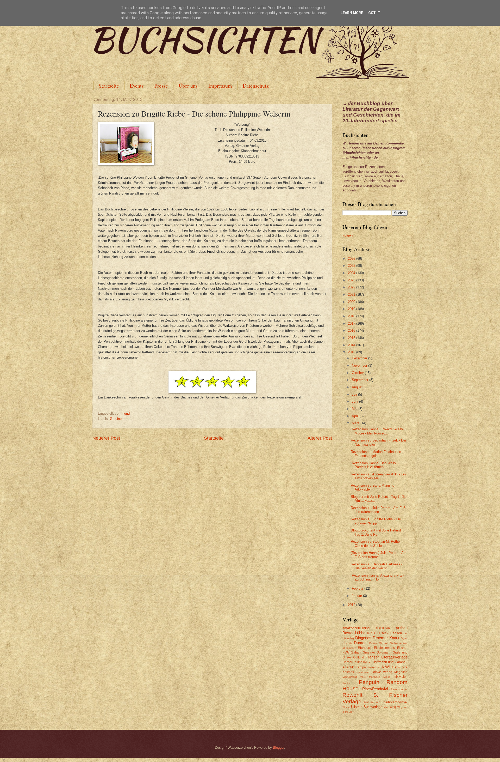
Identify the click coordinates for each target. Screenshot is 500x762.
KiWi (386, 667)
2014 (352, 345)
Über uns (188, 85)
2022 (352, 287)
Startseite (109, 85)
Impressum (220, 85)
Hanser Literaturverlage (387, 657)
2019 (352, 309)
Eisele (378, 647)
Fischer (402, 647)
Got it (374, 13)
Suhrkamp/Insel (396, 702)
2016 (352, 330)
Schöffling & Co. (373, 702)
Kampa (361, 667)
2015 (352, 338)
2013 (352, 352)
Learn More (352, 13)
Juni (355, 401)
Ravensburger (399, 689)
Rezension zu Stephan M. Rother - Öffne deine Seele (377, 543)
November (360, 365)
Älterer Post (320, 438)
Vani (386, 707)
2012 (352, 605)
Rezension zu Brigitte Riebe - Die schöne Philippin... (376, 521)
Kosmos (348, 672)
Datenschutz (256, 85)
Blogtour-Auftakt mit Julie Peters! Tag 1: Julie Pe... (376, 532)
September (360, 380)
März (356, 423)
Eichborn (364, 648)
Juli (355, 394)
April (356, 416)
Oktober (358, 373)
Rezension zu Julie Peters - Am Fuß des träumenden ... (378, 510)
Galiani (356, 652)
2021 (352, 295)
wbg (393, 707)
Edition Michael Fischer (383, 643)
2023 (352, 280)
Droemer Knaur (386, 638)
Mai (355, 409)
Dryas (404, 638)
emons (390, 647)
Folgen (347, 235)
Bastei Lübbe (353, 633)
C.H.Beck (381, 633)
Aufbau (402, 628)
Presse (161, 85)
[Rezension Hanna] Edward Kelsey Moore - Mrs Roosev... (377, 431)
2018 (352, 316)
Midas (386, 676)
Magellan (401, 672)
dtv (345, 642)
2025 (352, 266)
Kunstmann (363, 672)
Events (137, 85)
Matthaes (374, 676)
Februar (358, 588)
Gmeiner (116, 419)
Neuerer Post (106, 438)
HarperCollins (352, 662)
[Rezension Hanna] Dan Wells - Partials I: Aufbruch (374, 465)
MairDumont (349, 676)
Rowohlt (352, 695)
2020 (352, 302)
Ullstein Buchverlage (367, 707)
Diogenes (363, 638)
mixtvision (400, 676)
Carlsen (396, 633)
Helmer (367, 662)
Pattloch (347, 683)
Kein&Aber (373, 667)
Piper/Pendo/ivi (375, 689)
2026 (352, 259)
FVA (345, 652)
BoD (369, 633)
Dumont (360, 642)
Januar (357, 596)
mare (363, 676)
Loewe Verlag (381, 672)
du (351, 643)
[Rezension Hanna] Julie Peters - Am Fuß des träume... (379, 555)
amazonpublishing (356, 628)
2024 (352, 273)
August (358, 387)
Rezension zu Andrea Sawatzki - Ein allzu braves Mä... (378, 476)
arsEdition (383, 628)
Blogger (278, 747)
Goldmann (384, 652)
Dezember (360, 358)
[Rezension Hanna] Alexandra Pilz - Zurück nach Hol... (377, 577)
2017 (352, 323)
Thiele (346, 707)
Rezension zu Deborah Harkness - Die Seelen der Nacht (376, 566)
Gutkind (358, 657)
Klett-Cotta (399, 667)
